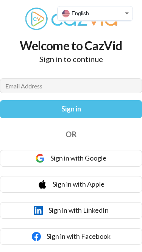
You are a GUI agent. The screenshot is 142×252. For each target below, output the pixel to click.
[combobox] (95, 13)
